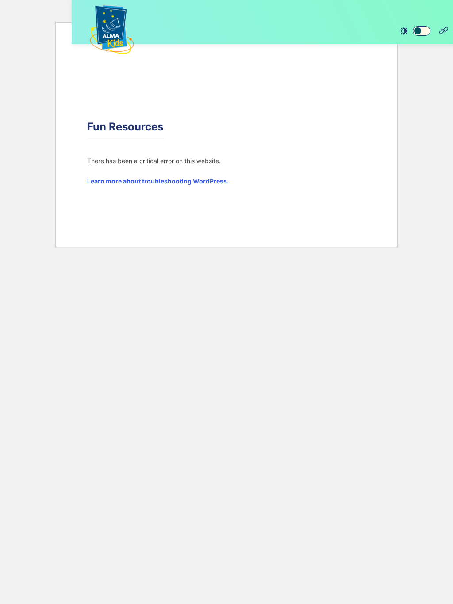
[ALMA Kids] (112, 29)
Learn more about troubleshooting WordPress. (158, 181)
